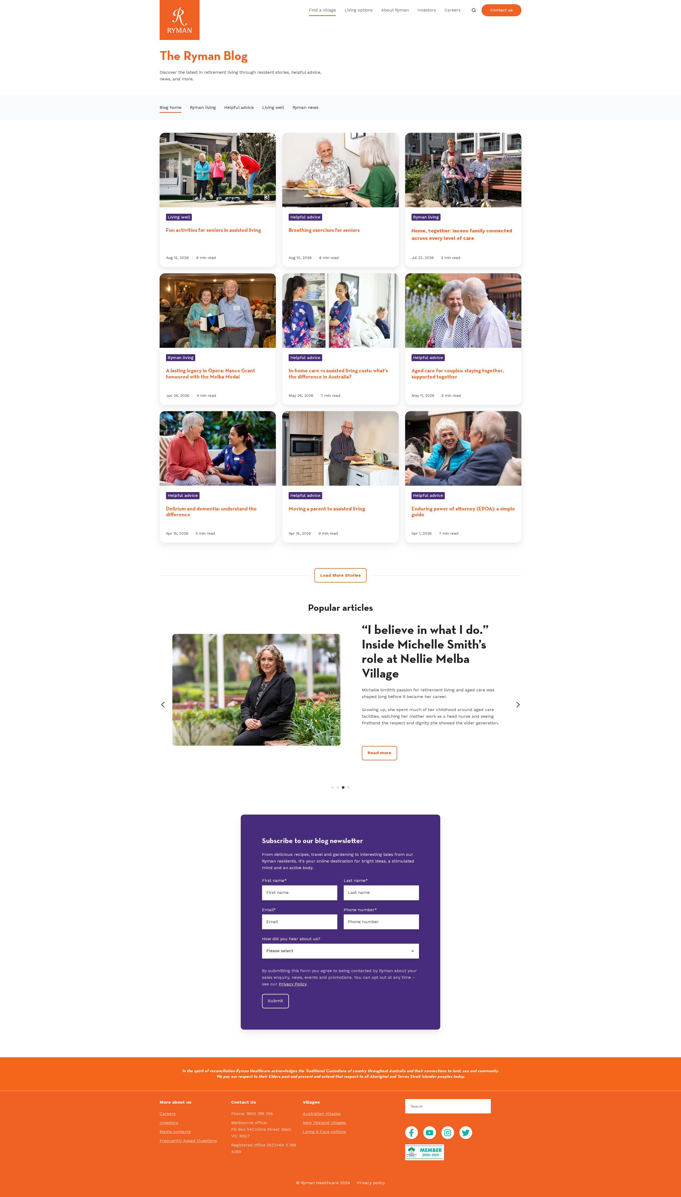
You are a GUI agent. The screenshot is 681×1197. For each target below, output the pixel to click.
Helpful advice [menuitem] (239, 107)
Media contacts (175, 1131)
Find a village (322, 10)
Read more (379, 752)
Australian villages (321, 1113)
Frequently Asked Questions (188, 1140)
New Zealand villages (324, 1122)
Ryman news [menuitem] (305, 107)
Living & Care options (324, 1131)
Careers (452, 10)
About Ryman (395, 10)
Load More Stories (340, 575)
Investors (426, 10)
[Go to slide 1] (332, 787)
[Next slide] (518, 704)
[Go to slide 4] (348, 787)
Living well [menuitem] (273, 107)
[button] (473, 10)
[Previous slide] (163, 704)
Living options (358, 10)
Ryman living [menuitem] (203, 107)
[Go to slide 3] (343, 787)
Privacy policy (371, 1182)
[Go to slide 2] (338, 787)
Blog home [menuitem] (170, 107)
